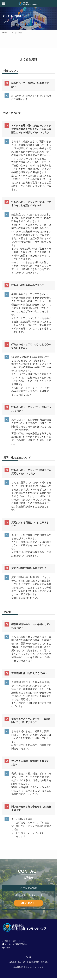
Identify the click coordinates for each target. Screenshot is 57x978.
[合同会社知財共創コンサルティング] (28, 3)
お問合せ (44, 962)
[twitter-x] (26, 956)
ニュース (21, 962)
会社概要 (12, 962)
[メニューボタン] (3, 3)
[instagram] (30, 956)
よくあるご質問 (33, 962)
